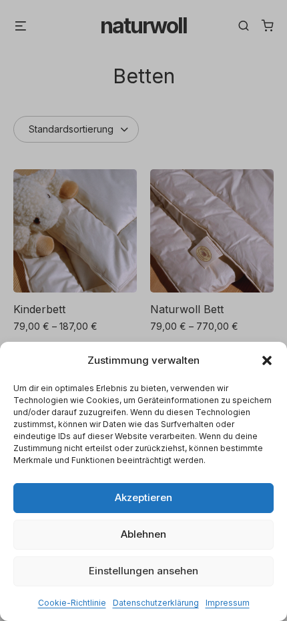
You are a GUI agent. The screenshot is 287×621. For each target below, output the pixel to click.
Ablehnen (143, 534)
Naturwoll (143, 26)
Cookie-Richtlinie (72, 603)
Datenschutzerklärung (156, 603)
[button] (267, 360)
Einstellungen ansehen (143, 570)
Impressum (228, 603)
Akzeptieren (143, 497)
